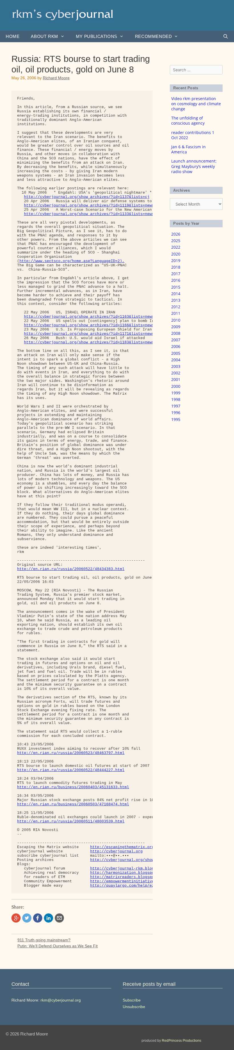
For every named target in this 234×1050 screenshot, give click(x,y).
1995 (175, 419)
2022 (175, 247)
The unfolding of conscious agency (188, 120)
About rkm (44, 36)
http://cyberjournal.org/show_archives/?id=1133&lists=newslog (92, 214)
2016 (175, 280)
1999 (175, 393)
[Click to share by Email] (59, 918)
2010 (175, 320)
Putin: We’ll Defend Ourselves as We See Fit (57, 946)
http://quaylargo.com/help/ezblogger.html (135, 885)
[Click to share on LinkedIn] (48, 918)
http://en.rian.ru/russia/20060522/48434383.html (70, 569)
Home (12, 36)
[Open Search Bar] (225, 36)
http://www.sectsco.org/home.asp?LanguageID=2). (71, 261)
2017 (175, 273)
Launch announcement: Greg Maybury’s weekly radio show (194, 166)
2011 (175, 313)
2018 (175, 267)
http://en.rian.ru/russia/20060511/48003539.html (70, 821)
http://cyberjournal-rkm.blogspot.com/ (132, 868)
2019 (175, 260)
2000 (175, 386)
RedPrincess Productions (181, 1041)
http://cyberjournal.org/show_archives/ (133, 860)
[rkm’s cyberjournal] (63, 15)
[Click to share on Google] (16, 918)
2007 (175, 339)
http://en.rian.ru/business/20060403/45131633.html (73, 787)
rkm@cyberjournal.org (61, 1000)
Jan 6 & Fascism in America (188, 149)
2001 (175, 379)
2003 (175, 366)
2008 (175, 333)
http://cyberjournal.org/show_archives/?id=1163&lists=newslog (92, 317)
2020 (175, 254)
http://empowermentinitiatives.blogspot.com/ (139, 881)
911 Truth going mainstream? (43, 940)
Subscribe (132, 1000)
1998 (175, 399)
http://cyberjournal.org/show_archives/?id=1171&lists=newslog (92, 334)
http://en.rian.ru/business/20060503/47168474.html (73, 804)
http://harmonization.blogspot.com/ (129, 873)
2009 (175, 326)
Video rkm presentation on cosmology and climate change (196, 104)
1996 (175, 412)
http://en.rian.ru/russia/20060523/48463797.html (70, 753)
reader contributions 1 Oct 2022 (192, 135)
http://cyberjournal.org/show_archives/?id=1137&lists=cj (87, 197)
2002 (175, 373)
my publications (96, 36)
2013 (175, 300)
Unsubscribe (134, 1006)
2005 (175, 353)
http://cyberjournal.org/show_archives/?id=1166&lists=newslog (92, 325)
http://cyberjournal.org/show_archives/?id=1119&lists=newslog (92, 205)
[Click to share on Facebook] (37, 918)
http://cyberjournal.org (116, 851)
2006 (175, 346)
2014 (175, 293)
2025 (175, 240)
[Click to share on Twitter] (26, 918)
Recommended (153, 36)
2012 (175, 306)
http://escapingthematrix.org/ (123, 847)
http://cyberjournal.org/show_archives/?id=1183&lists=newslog (92, 342)
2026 (175, 234)
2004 (175, 359)
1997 (175, 406)
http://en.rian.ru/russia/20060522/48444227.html (70, 770)
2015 (175, 287)
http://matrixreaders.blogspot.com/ (129, 877)
